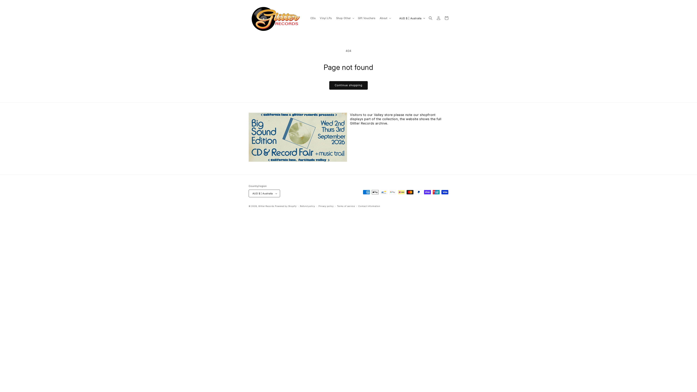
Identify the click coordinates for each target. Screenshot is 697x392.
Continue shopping (348, 85)
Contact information (369, 206)
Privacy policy (326, 206)
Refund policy (307, 206)
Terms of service (346, 206)
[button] (345, 18)
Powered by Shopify (286, 206)
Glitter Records (266, 206)
